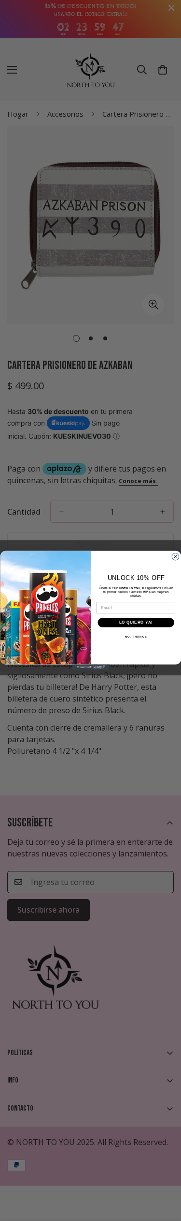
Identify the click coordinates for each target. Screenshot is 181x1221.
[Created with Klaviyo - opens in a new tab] (90, 667)
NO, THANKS (136, 636)
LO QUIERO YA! (136, 623)
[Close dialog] (175, 556)
